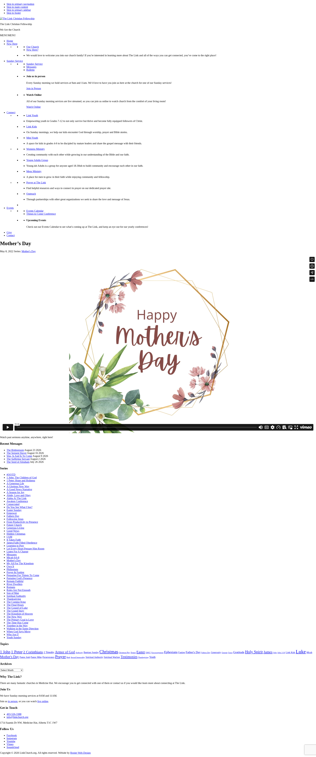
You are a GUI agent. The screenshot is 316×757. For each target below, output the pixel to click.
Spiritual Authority (16, 596)
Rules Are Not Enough (18, 590)
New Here (12, 43)
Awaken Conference (17, 501)
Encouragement (157, 653)
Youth (152, 657)
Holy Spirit (254, 652)
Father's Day (193, 652)
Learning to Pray (15, 545)
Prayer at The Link (36, 182)
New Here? (32, 49)
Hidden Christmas (16, 533)
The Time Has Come (17, 622)
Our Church (32, 46)
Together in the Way (17, 625)
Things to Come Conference (41, 213)
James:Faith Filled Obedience (22, 542)
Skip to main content (17, 7)
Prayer (60, 656)
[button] (8, 35)
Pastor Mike (36, 657)
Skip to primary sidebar (19, 10)
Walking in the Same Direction (23, 628)
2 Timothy (49, 652)
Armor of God (65, 652)
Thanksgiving (14, 599)
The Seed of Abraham (18, 462)
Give (9, 232)
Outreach (31, 193)
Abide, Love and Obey (19, 495)
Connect (11, 112)
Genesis (224, 653)
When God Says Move (18, 631)
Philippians (12, 569)
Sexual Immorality (78, 657)
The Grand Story (15, 610)
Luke (301, 651)
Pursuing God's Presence (19, 578)
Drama (133, 653)
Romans (11, 587)
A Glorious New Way (18, 486)
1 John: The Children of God (22, 477)
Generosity (216, 652)
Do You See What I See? (19, 507)
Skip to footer (14, 13)
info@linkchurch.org (17, 717)
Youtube (11, 741)
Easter (140, 652)
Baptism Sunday (91, 652)
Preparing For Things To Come (23, 575)
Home (10, 40)
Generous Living (15, 527)
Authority (79, 653)
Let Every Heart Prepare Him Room (25, 548)
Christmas (108, 651)
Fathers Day (13, 516)
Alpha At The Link (16, 498)
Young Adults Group (37, 160)
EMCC (148, 653)
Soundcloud (13, 747)
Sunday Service (15, 61)
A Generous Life (15, 483)
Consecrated (13, 504)
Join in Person (33, 88)
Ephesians (171, 652)
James (268, 652)
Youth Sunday (14, 637)
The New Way (14, 616)
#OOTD (11, 474)
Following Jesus (15, 519)
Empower (12, 513)
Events (10, 207)
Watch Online (33, 106)
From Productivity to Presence (22, 522)
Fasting (181, 652)
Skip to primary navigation (20, 4)
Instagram (12, 738)
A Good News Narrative (19, 489)
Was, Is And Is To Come (19, 456)
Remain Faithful (15, 581)
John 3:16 (281, 653)
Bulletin (30, 69)
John (275, 653)
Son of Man (13, 593)
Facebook (12, 735)
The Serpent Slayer (16, 453)
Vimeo (10, 744)
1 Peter (17, 652)
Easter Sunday (14, 510)
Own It (10, 566)
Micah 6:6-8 (13, 557)
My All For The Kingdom (20, 563)
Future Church (14, 525)
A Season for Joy (15, 492)
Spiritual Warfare (112, 657)
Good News (13, 530)
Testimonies (129, 657)
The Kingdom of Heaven (20, 613)
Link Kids (31, 126)
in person (12, 701)
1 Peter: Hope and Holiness (21, 480)
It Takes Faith (14, 539)
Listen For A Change (17, 551)
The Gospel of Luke (17, 607)
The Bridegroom (15, 450)
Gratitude (238, 652)
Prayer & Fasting (15, 572)
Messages (31, 66)
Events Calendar (34, 210)
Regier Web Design (80, 752)
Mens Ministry (33, 171)
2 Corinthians (33, 652)
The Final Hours (15, 604)
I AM (9, 536)
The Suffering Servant (18, 459)
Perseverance (48, 657)
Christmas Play (124, 653)
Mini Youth (32, 137)
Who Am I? (13, 634)
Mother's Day (29, 251)
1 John (5, 652)
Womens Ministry (35, 149)
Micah (309, 652)
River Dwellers (14, 584)
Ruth (68, 657)
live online (42, 701)
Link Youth (32, 115)
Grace (230, 653)
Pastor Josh (25, 657)
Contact (11, 235)
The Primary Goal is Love (20, 619)
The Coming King (16, 602)
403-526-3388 (14, 714)
